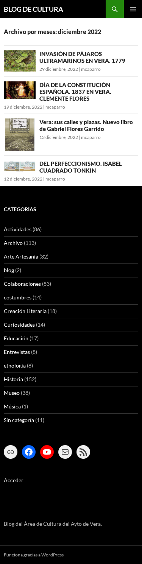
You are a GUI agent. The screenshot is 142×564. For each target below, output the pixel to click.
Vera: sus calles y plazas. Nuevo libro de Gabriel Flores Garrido (86, 125)
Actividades (17, 229)
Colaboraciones (22, 283)
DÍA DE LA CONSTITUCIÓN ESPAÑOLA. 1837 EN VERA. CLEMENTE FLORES (75, 91)
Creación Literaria (25, 311)
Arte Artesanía (21, 256)
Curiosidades (19, 324)
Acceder (13, 480)
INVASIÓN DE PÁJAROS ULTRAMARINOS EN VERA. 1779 (82, 57)
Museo (12, 393)
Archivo (13, 243)
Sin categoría (19, 420)
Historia (13, 379)
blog (9, 270)
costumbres (17, 297)
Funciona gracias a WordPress (34, 555)
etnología (15, 365)
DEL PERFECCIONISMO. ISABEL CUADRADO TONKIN (80, 167)
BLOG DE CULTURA (33, 9)
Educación (16, 338)
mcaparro (91, 69)
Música (12, 406)
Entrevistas (17, 352)
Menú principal (133, 9)
